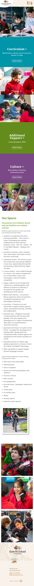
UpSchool (17, 581)
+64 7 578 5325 (16, 573)
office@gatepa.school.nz (18, 575)
